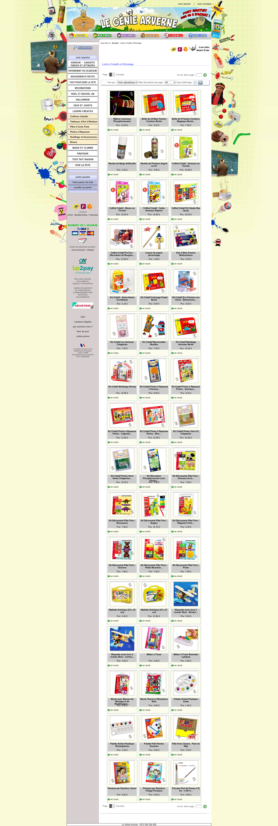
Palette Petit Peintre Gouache (154, 745)
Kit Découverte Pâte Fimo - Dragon (154, 521)
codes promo (82, 336)
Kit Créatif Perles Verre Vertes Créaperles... (122, 477)
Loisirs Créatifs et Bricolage (82, 111)
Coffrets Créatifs (79, 116)
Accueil (78, 35)
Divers (73, 142)
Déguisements (82, 76)
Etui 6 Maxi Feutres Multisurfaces (185, 254)
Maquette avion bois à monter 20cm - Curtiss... (122, 655)
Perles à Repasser (80, 132)
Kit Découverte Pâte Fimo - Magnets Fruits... (186, 521)
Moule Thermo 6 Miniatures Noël (154, 700)
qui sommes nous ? (83, 326)
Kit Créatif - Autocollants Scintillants (122, 298)
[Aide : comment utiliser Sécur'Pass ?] (82, 308)
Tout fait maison (82, 159)
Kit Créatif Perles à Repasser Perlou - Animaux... (186, 387)
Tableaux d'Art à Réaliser (83, 121)
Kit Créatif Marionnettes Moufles (154, 343)
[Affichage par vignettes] (200, 82)
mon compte (204, 3)
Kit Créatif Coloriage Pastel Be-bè (154, 298)
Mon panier (102, 35)
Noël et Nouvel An (82, 93)
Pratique (82, 153)
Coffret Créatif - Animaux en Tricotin (186, 164)
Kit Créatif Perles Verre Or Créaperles (186, 432)
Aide (197, 35)
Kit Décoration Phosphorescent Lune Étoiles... (154, 478)
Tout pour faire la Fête (82, 82)
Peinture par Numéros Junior (122, 788)
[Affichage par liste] (196, 82)
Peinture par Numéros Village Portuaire (154, 789)
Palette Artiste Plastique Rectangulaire (122, 745)
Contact (150, 35)
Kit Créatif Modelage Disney (122, 386)
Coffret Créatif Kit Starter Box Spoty (185, 209)
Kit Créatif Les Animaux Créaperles (122, 343)
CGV (173, 35)
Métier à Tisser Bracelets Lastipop (186, 655)
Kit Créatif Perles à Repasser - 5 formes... (154, 387)
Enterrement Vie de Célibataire (82, 70)
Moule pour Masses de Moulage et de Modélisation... (122, 701)
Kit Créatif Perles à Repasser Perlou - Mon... (154, 432)
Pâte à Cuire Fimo (79, 126)
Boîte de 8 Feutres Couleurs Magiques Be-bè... (186, 120)
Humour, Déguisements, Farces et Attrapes (82, 64)
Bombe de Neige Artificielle (122, 163)
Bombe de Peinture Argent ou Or (154, 164)
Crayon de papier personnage (153, 254)
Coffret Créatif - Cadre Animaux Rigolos (154, 209)
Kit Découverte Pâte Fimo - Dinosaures (122, 521)
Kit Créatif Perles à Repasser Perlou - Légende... (122, 432)
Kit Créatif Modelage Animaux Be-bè (186, 343)
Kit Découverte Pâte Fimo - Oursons (122, 566)
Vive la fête (82, 166)
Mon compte (126, 35)
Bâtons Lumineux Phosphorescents (122, 120)
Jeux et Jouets (82, 105)
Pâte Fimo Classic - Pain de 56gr (186, 745)
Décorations (82, 88)
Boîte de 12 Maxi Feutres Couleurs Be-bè (154, 120)
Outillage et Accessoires (83, 137)
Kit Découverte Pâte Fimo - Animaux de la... (186, 477)
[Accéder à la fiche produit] (122, 103)
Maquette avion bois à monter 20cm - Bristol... (186, 611)
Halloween (82, 99)
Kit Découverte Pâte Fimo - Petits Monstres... (154, 566)
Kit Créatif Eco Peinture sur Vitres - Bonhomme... (185, 298)
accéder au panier (83, 187)
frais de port (83, 331)
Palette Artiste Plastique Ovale (186, 700)
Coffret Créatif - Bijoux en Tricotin (122, 209)
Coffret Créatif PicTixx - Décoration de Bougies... (122, 254)
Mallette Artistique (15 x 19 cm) (122, 611)
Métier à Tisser (154, 654)
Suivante (120, 74)
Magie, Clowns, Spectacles (82, 147)
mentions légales (82, 322)
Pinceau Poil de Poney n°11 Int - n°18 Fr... (186, 789)
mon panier (184, 3)
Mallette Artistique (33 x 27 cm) (154, 611)
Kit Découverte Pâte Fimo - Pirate (186, 566)
